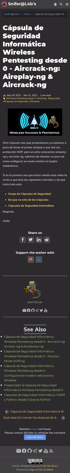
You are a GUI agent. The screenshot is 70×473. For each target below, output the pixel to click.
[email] (24, 311)
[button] (67, 4)
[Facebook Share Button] (23, 240)
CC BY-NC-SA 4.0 (49, 466)
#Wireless (35, 101)
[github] (33, 311)
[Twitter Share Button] (31, 240)
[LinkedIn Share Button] (39, 240)
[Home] (4, 4)
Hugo (31, 469)
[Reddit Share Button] (47, 240)
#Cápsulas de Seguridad (15, 101)
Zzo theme (48, 469)
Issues (34, 429)
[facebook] (29, 311)
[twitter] (41, 311)
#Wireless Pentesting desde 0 (21, 98)
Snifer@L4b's (11, 14)
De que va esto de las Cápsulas (28, 199)
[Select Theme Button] (55, 4)
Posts (27, 14)
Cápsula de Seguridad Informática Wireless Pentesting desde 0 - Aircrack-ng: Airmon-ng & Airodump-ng (34, 342)
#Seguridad (54, 98)
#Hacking (42, 98)
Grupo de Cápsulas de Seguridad (29, 193)
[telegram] (37, 311)
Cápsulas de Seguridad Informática (31, 205)
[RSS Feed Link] (51, 452)
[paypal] (39, 259)
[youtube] (45, 311)
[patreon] (31, 259)
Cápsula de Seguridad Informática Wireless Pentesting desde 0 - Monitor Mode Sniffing (31, 356)
